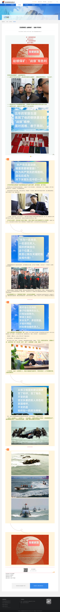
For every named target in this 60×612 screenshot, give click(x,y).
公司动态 (19, 4)
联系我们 (47, 4)
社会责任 (40, 4)
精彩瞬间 (14, 21)
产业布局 (26, 4)
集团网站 (40, 1)
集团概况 (12, 4)
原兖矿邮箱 (44, 1)
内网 (37, 1)
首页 (5, 4)
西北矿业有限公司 (5, 604)
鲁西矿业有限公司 (5, 606)
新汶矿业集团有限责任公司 (6, 602)
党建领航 (33, 4)
